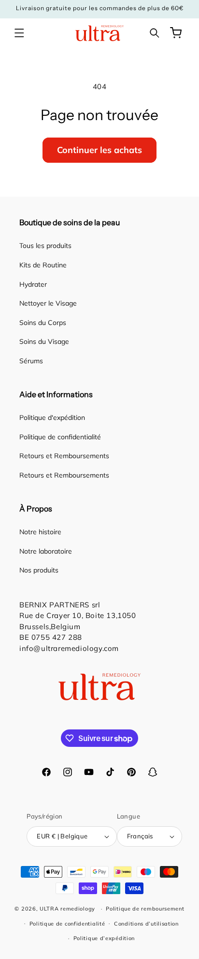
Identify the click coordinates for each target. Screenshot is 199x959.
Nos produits (38, 570)
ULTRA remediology (67, 908)
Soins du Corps (42, 322)
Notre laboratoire (45, 551)
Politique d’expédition (104, 938)
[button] (19, 33)
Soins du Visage (44, 341)
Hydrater (33, 284)
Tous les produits (45, 245)
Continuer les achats (99, 149)
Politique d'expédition (52, 417)
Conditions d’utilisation (146, 923)
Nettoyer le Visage (48, 303)
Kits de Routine (43, 265)
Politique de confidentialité (60, 437)
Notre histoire (40, 531)
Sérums (31, 360)
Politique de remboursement (145, 908)
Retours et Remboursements (64, 455)
